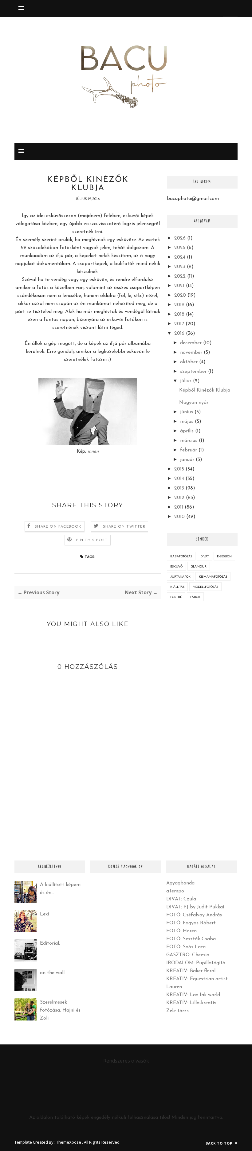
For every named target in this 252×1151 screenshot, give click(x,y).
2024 (179, 257)
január (187, 459)
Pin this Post (92, 540)
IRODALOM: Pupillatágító (195, 963)
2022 (180, 276)
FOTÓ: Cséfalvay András (194, 915)
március (188, 440)
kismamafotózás (213, 576)
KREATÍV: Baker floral (190, 971)
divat (204, 556)
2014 (179, 478)
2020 (180, 295)
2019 (179, 304)
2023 (179, 266)
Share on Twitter (124, 527)
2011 (178, 507)
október (189, 362)
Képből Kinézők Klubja (204, 390)
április (187, 431)
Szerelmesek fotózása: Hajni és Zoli (60, 1010)
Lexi (44, 914)
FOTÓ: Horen (181, 931)
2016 (179, 333)
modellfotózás (205, 586)
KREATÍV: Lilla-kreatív (191, 1003)
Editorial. (50, 943)
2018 (179, 314)
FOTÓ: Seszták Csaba (191, 939)
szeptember (193, 371)
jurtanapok (180, 576)
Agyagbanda (180, 883)
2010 (179, 516)
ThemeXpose (68, 1142)
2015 (179, 469)
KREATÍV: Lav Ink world (193, 995)
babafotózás (181, 556)
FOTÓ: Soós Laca (186, 947)
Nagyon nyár (193, 402)
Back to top (220, 1143)
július (185, 381)
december (191, 343)
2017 (179, 324)
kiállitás (177, 586)
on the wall (52, 972)
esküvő (176, 566)
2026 (180, 238)
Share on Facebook (58, 527)
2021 (179, 285)
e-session (224, 556)
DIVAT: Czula (181, 899)
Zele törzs (177, 1011)
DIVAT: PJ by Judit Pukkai (195, 907)
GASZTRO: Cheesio (187, 955)
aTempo (175, 891)
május (186, 421)
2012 (179, 497)
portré (176, 597)
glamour (199, 566)
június (186, 412)
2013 (179, 488)
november (191, 352)
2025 (179, 247)
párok (195, 597)
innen (93, 451)
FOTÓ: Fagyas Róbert (191, 923)
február (188, 450)
